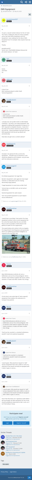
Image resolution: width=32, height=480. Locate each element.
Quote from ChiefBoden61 (12, 386)
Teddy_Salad (8, 437)
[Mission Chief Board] (2, 2)
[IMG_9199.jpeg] (16, 244)
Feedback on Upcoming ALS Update (15, 452)
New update (6, 464)
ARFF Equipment (10, 447)
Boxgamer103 (9, 443)
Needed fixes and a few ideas (14, 436)
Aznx (7, 454)
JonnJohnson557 (7, 11)
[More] (29, 26)
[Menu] (30, 2)
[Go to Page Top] (29, 477)
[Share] (29, 14)
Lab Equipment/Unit (11, 441)
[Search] (21, 2)
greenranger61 (15, 201)
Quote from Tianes (10, 318)
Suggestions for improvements (13, 439)
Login (7, 423)
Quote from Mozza (10, 352)
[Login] (25, 2)
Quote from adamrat (11, 111)
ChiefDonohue (15, 257)
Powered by (16, 477)
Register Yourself (21, 423)
